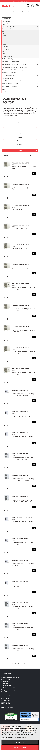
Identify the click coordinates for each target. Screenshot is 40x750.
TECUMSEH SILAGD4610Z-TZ (20, 305)
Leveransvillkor (7, 679)
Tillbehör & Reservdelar (7, 56)
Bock (20, 126)
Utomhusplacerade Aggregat (9, 29)
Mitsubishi (20, 144)
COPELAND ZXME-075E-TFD (20, 496)
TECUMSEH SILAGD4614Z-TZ (20, 347)
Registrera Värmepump (9, 690)
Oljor (3, 89)
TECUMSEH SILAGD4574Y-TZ (20, 244)
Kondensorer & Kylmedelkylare (10, 61)
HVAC (3, 53)
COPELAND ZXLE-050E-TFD (20, 602)
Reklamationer (6, 681)
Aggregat (5, 24)
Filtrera (20, 150)
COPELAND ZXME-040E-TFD (20, 432)
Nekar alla (20, 742)
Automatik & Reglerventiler (9, 72)
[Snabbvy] (7, 176)
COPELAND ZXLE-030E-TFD (20, 560)
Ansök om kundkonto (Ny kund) (11, 677)
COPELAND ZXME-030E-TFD (20, 411)
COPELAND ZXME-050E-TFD (20, 454)
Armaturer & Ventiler (8, 78)
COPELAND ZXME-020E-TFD (20, 390)
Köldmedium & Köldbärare (9, 86)
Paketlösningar (6, 46)
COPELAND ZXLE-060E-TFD (20, 624)
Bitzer (20, 122)
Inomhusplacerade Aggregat (9, 26)
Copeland (20, 129)
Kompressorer (6, 21)
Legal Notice (6, 698)
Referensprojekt (7, 694)
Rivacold (20, 137)
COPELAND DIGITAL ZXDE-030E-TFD (22, 517)
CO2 (3, 51)
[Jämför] (4, 176)
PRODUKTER (6, 18)
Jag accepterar (20, 747)
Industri (4, 92)
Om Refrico (6, 692)
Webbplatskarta (7, 700)
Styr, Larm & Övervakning (9, 75)
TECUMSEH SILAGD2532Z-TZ (20, 163)
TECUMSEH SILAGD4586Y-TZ (20, 264)
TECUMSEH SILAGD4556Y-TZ (20, 205)
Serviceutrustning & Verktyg (10, 83)
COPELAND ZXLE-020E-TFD (20, 539)
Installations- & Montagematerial (11, 81)
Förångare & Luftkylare (8, 59)
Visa (34, 173)
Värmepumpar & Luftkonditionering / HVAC (14, 64)
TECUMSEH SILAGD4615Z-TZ (20, 369)
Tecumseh (20, 141)
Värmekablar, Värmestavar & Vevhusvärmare (14, 67)
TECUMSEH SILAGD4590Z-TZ (20, 284)
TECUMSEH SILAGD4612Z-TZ (20, 326)
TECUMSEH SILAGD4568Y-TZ (20, 225)
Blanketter (5, 683)
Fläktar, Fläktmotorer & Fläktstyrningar (13, 70)
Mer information (7, 737)
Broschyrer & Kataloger (9, 687)
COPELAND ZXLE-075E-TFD (20, 645)
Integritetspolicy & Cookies (10, 696)
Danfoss (20, 133)
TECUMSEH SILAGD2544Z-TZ (20, 184)
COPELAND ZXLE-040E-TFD (20, 581)
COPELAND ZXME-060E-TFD (20, 475)
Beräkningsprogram (8, 685)
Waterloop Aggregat (6, 49)
